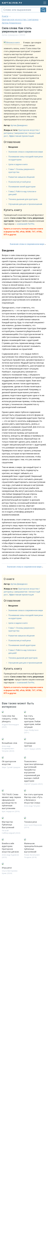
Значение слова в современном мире (25, 151)
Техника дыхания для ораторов (23, 199)
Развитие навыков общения (21, 177)
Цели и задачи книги (17, 164)
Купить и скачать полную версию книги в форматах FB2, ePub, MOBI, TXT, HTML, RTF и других (23, 231)
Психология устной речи (19, 182)
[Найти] (43, 10)
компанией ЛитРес (25, 224)
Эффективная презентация (21, 136)
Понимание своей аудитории (21, 186)
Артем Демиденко (19, 125)
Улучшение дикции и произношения (25, 204)
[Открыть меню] (44, 3)
